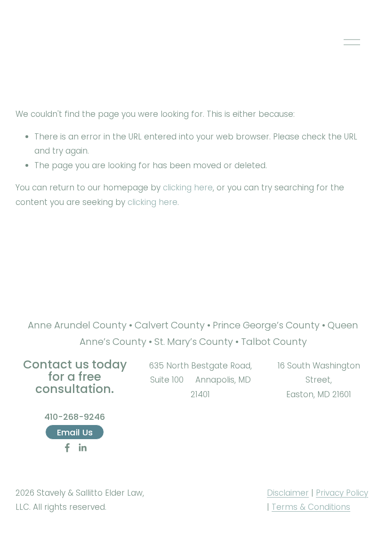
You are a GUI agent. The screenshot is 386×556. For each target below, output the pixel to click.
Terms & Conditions (311, 507)
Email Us (75, 432)
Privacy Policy (342, 493)
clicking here (188, 187)
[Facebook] (67, 447)
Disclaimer (288, 493)
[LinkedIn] (82, 447)
